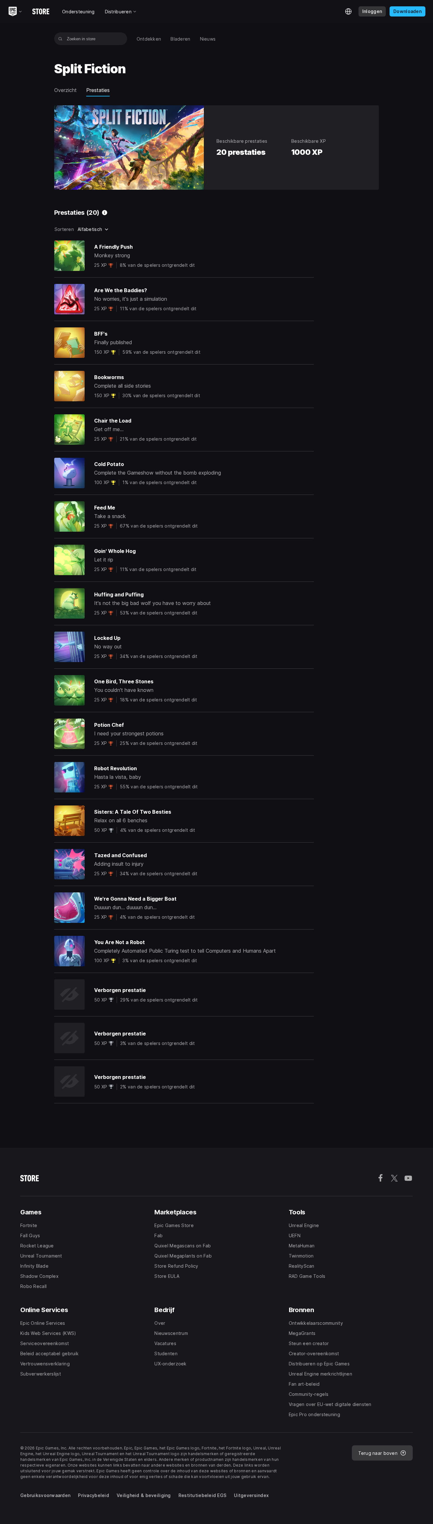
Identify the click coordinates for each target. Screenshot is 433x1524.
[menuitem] (149, 38)
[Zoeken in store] (60, 38)
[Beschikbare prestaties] (104, 212)
